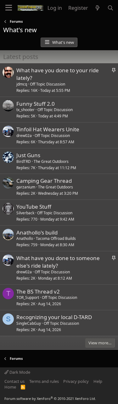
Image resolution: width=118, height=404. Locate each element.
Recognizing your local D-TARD (54, 317)
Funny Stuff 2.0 (35, 103)
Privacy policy (76, 381)
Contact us (14, 381)
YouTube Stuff (33, 206)
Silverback (25, 213)
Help (97, 381)
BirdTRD (23, 161)
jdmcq (21, 84)
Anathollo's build (37, 232)
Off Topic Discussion (47, 84)
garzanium (25, 187)
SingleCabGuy (28, 323)
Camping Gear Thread (44, 180)
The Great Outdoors (51, 161)
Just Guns (28, 155)
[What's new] (97, 8)
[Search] (110, 8)
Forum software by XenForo (50, 398)
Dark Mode (19, 372)
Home (10, 387)
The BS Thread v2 (38, 291)
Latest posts (20, 56)
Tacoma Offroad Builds (56, 238)
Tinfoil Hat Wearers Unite (47, 129)
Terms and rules (44, 381)
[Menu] (8, 8)
